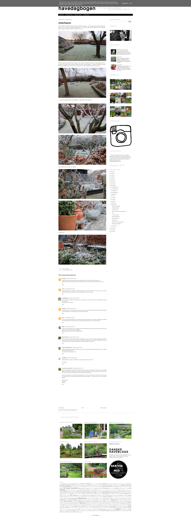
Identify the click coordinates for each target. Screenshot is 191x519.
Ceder (73, 486)
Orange (104, 501)
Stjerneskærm (80, 507)
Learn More (125, 3)
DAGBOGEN (61, 14)
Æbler (61, 511)
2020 (112, 173)
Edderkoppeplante (123, 488)
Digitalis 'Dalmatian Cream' (87, 488)
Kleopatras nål (62, 496)
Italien (61, 495)
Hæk (92, 493)
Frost (119, 490)
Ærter (72, 511)
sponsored (125, 506)
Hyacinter (89, 493)
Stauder (129, 506)
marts (113, 202)
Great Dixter (99, 491)
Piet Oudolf (126, 501)
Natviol (79, 501)
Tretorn (91, 509)
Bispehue (77, 485)
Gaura (74, 491)
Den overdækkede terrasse (117, 486)
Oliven (92, 501)
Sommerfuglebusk (105, 506)
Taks (117, 507)
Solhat (83, 506)
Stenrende (71, 507)
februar (113, 204)
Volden (121, 510)
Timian (72, 509)
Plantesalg (85, 502)
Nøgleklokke (88, 501)
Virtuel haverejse (106, 510)
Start (82, 407)
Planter (81, 502)
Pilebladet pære (62, 502)
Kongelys (92, 496)
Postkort (110, 502)
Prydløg (61, 503)
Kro (99, 496)
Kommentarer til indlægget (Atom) (70, 410)
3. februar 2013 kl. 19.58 (74, 298)
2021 (112, 171)
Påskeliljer (87, 503)
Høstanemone (105, 493)
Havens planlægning (66, 269)
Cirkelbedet (84, 486)
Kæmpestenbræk (67, 498)
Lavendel (111, 498)
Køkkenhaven (82, 498)
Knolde (79, 496)
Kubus (114, 496)
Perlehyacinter (113, 501)
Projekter (122, 502)
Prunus (126, 502)
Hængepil (95, 493)
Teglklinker (125, 507)
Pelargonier (108, 501)
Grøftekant (111, 491)
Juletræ (88, 495)
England (62, 490)
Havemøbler (99, 492)
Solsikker (86, 506)
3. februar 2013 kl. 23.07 (69, 317)
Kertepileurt (115, 495)
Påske (78, 503)
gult (126, 491)
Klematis (129, 495)
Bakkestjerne (105, 483)
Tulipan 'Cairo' (103, 509)
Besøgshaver (67, 485)
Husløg (81, 493)
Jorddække (64, 495)
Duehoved (111, 488)
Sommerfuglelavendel (113, 506)
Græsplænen (106, 491)
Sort (118, 506)
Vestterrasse (69, 510)
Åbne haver (75, 511)
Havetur (125, 492)
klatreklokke (125, 495)
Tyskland (124, 509)
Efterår (130, 488)
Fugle (66, 491)
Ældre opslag (103, 407)
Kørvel (88, 498)
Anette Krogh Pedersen (67, 347)
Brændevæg (119, 485)
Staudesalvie (62, 507)
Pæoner (70, 503)
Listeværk (118, 498)
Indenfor (113, 493)
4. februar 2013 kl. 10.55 (74, 337)
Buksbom (128, 485)
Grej (101, 491)
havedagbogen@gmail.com (115, 161)
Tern (113, 213)
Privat (120, 502)
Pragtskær (113, 502)
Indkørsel (122, 493)
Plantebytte (72, 502)
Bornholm (114, 485)
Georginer (78, 491)
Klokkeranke (70, 496)
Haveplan (113, 492)
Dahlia (103, 486)
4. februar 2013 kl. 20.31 (77, 347)
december (114, 187)
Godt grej (91, 491)
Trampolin (82, 509)
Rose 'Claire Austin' (106, 503)
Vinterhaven (114, 220)
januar (113, 225)
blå (103, 485)
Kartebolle (103, 495)
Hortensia (76, 493)
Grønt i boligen (118, 491)
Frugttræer (62, 491)
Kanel (97, 495)
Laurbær (100, 498)
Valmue (129, 509)
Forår (95, 490)
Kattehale (106, 495)
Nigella (82, 501)
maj (113, 199)
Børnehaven (64, 486)
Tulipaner (118, 509)
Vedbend (61, 510)
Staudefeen (64, 357)
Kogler (85, 496)
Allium (63, 483)
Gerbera (88, 491)
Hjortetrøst (62, 493)
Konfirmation (88, 496)
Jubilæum (68, 495)
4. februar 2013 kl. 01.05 (70, 326)
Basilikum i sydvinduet (116, 223)
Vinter (71, 269)
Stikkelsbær (76, 507)
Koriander (96, 496)
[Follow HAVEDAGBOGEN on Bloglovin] (114, 444)
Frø (64, 491)
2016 (112, 180)
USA (127, 509)
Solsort (90, 506)
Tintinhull (75, 509)
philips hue (121, 501)
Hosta (79, 493)
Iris (129, 493)
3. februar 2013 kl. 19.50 (70, 288)
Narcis (73, 501)
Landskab (92, 498)
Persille (118, 501)
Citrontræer (93, 486)
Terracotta (129, 507)
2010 (112, 231)
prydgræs (129, 502)
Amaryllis (74, 483)
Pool (100, 502)
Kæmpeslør (62, 498)
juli (112, 195)
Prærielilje (64, 503)
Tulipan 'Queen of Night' (110, 509)
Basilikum (115, 483)
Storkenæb (95, 507)
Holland (68, 493)
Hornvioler (72, 493)
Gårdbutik (65, 492)
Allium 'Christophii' (68, 483)
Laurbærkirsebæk (105, 498)
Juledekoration (75, 495)
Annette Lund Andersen (67, 368)
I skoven (109, 493)
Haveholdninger (94, 492)
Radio (93, 503)
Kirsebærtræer (120, 495)
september (114, 192)
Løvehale (71, 499)
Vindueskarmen (83, 510)
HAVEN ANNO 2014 (69, 14)
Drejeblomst (96, 488)
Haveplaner (117, 492)
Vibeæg (74, 510)
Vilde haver (78, 510)
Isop (130, 493)
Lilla (114, 498)
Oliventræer (96, 501)
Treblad (88, 509)
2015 (112, 182)
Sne (73, 506)
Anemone (78, 483)
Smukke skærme (115, 218)
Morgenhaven (114, 499)
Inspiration (126, 493)
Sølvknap (107, 507)
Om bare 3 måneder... (116, 206)
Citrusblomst (97, 486)
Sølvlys (110, 507)
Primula (117, 502)
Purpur (67, 503)
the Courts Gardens (67, 509)
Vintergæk (94, 510)
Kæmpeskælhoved (128, 496)
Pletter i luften (97, 502)
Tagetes (114, 507)
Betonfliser (73, 485)
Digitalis (80, 488)
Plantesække (89, 502)
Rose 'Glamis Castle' (123, 503)
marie (63, 288)
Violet (100, 510)
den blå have (108, 486)
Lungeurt (125, 498)
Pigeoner (129, 501)
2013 (112, 185)
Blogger (80, 485)
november (114, 189)
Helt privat (129, 492)
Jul (71, 495)
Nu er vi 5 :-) (119, 57)
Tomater (78, 509)
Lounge (122, 498)
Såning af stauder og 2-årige (117, 221)
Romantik (98, 503)
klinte (66, 496)
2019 (112, 175)
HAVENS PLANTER (77, 14)
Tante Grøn (120, 507)
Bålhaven (69, 486)
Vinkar (87, 510)
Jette (63, 317)
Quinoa (90, 503)
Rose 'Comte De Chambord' (114, 503)
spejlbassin (121, 506)
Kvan (124, 496)
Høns (101, 493)
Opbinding (101, 501)
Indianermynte (117, 493)
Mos (121, 499)
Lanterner (97, 498)
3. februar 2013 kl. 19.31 (71, 278)
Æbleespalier (129, 510)
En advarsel (119, 64)
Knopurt (82, 496)
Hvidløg (86, 493)
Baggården (100, 483)
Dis (93, 488)
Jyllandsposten (93, 495)
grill (103, 491)
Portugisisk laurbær (105, 502)
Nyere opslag (61, 407)
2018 (112, 176)
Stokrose (84, 507)
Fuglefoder (70, 491)
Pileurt (67, 502)
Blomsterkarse (84, 485)
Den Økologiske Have (126, 486)
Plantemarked (76, 502)
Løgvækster (62, 499)
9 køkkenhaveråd (115, 207)
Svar (63, 284)
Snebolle (76, 506)
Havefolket (88, 492)
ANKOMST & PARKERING (85, 483)
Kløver (76, 496)
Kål (90, 498)
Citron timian (89, 486)
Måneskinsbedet (68, 501)
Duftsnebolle (116, 488)
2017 (112, 178)
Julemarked (81, 495)
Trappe (85, 509)
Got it (130, 3)
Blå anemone (106, 485)
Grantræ (94, 491)
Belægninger (129, 483)
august (113, 194)
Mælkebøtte (62, 501)
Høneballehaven (65, 298)
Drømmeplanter (106, 488)
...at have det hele (115, 215)
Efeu (127, 488)
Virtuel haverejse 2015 (115, 510)
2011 (112, 229)
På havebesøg (74, 503)
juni (113, 197)
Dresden (100, 488)
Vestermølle (65, 510)
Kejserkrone (111, 495)
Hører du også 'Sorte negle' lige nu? (119, 211)
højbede (98, 493)
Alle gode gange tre (116, 216)
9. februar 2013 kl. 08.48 (72, 357)
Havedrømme (83, 492)
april (113, 201)
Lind (116, 498)
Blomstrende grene (95, 485)
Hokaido (65, 493)
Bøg (130, 485)
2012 (112, 228)
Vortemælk (124, 510)
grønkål (114, 491)
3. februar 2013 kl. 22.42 (71, 308)
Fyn (72, 491)
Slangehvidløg (62, 506)
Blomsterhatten (65, 337)
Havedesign (78, 492)
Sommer (93, 506)
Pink (69, 502)
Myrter (125, 499)
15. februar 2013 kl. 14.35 (77, 368)
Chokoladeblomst (79, 486)
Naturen (76, 501)
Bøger (61, 486)
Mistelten (104, 499)
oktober (113, 190)
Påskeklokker (82, 503)
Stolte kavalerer (89, 507)
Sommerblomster (98, 506)
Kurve (121, 496)
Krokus (101, 496)
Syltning (98, 507)
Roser (63, 505)
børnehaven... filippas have (122, 49)
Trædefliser (95, 509)
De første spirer (115, 209)
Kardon (99, 495)
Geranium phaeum (83, 491)
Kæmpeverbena (74, 498)
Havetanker (122, 492)
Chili (75, 486)
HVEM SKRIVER (86, 14)
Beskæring (62, 485)
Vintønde (97, 510)
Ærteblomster (68, 511)
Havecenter (74, 492)
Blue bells (100, 485)
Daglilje (101, 486)
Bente (63, 326)
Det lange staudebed (71, 488)
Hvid (84, 493)
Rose (101, 503)
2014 (112, 184)
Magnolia (75, 499)
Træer (98, 509)
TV (122, 509)
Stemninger (67, 507)
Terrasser (61, 509)
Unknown (64, 278)
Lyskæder (129, 498)
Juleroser (85, 495)
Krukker (105, 496)
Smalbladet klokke (68, 506)
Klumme (73, 496)
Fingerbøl (88, 490)
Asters (96, 483)
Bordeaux (111, 485)
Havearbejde (69, 492)
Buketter (123, 485)
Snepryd (80, 506)
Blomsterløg (89, 485)
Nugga (85, 501)
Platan (93, 502)
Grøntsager (123, 491)
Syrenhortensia (102, 507)
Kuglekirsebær (117, 496)
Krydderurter (109, 496)
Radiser (95, 503)
